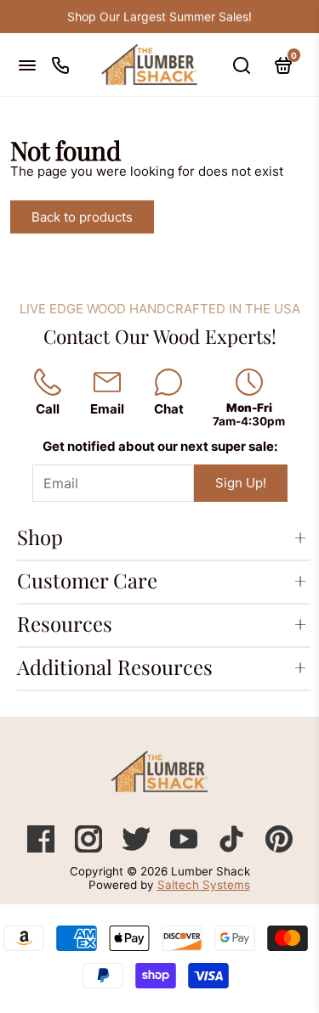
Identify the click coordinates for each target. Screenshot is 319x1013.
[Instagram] (90, 848)
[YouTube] (185, 848)
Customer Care (87, 580)
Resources (64, 623)
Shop (40, 536)
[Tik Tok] (233, 848)
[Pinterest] (279, 848)
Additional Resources (115, 666)
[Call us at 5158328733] (60, 65)
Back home (212, 217)
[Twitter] (137, 848)
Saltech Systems (203, 885)
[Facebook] (42, 848)
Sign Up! (240, 483)
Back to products (82, 217)
